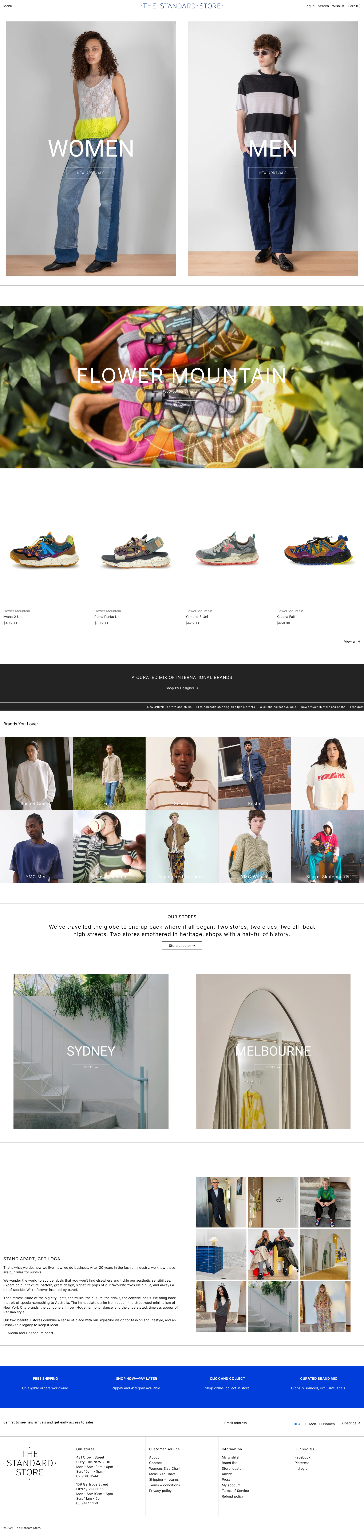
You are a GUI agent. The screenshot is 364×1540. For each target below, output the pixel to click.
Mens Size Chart (162, 1474)
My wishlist (231, 1457)
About (154, 1457)
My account (231, 1485)
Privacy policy (160, 1490)
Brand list (229, 1463)
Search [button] (323, 6)
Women (329, 1424)
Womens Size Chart (165, 1468)
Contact (155, 1463)
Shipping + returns (164, 1479)
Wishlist (338, 6)
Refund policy (233, 1496)
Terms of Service (235, 1490)
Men (312, 1424)
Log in (309, 6)
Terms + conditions (164, 1485)
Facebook (302, 1457)
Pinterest (302, 1463)
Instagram (302, 1468)
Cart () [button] (354, 6)
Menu (7, 6)
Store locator (232, 1468)
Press (226, 1479)
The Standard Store (27, 1527)
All (300, 1424)
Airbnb (227, 1474)
